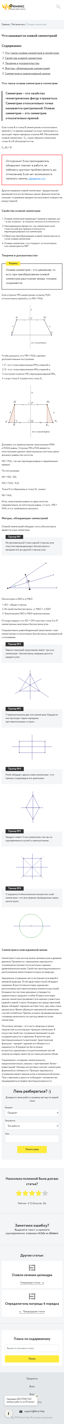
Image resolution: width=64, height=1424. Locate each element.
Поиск (32, 1358)
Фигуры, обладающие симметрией (27, 68)
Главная (6, 24)
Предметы (32, 1378)
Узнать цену (32, 1149)
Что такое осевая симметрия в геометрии (32, 53)
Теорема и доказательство (22, 63)
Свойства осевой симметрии (23, 58)
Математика (18, 24)
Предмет (9, 1108)
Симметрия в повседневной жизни (27, 73)
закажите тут (37, 178)
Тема (7, 1134)
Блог (32, 1394)
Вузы (32, 1386)
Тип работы (10, 1121)
